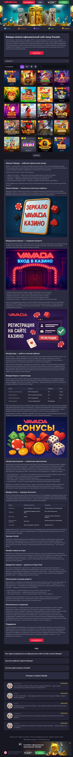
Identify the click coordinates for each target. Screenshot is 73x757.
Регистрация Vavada (36, 640)
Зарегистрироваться (29, 2)
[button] (2, 15)
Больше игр (36, 155)
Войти (40, 2)
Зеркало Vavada (36, 53)
